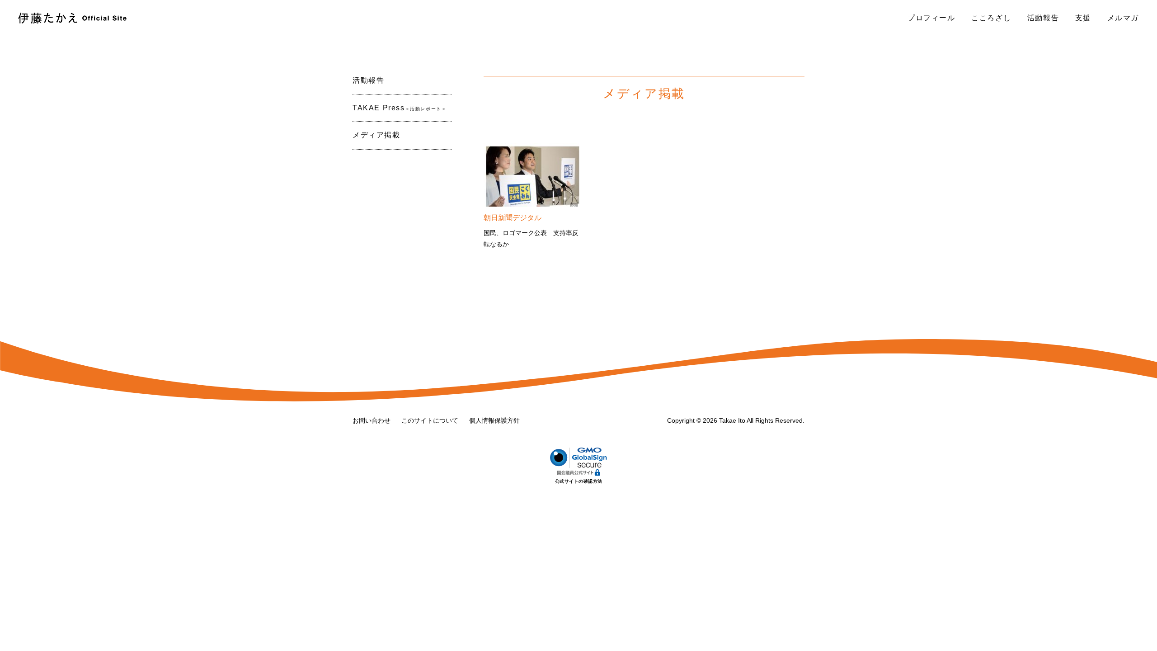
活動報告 (1043, 18)
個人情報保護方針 (494, 420)
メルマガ (1123, 18)
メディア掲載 (376, 135)
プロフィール (931, 18)
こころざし (991, 18)
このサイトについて (429, 420)
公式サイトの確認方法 (578, 481)
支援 (1083, 18)
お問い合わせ (371, 420)
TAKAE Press (400, 108)
